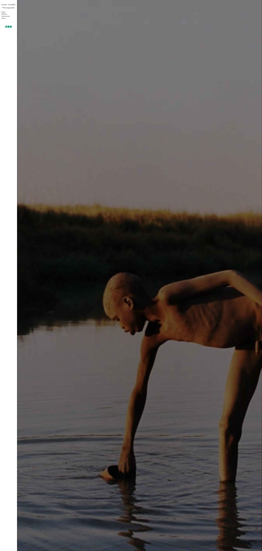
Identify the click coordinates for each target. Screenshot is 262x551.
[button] (6, 27)
